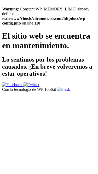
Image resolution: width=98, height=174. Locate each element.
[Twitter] (31, 84)
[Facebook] (13, 84)
